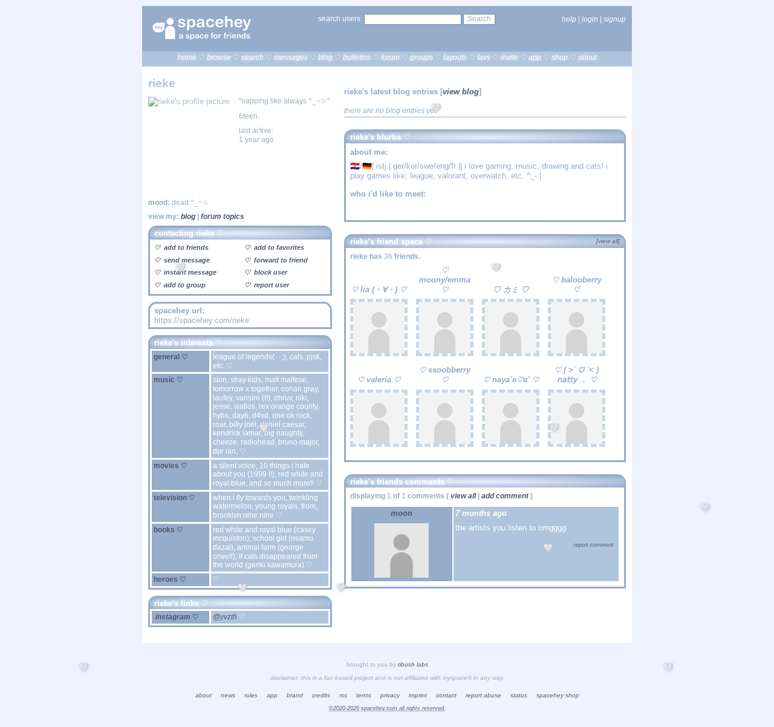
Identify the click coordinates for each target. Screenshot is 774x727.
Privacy (390, 695)
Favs (483, 57)
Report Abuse (483, 695)
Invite (509, 57)
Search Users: (340, 19)
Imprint (418, 695)
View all (463, 496)
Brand (295, 695)
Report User (270, 285)
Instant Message (189, 272)
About (587, 57)
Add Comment (504, 496)
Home (187, 57)
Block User (269, 272)
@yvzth (226, 617)
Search (479, 19)
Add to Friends (185, 247)
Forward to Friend (280, 260)
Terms (363, 695)
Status (518, 695)
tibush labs (413, 664)
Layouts (455, 57)
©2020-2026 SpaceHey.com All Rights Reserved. (387, 708)
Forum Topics (222, 216)
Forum (390, 57)
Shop (559, 57)
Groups (421, 57)
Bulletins (357, 57)
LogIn (590, 19)
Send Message (186, 260)
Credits (321, 695)
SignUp (614, 19)
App (534, 57)
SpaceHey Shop (557, 695)
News (228, 695)
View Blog (461, 91)
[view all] (608, 241)
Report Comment (593, 545)
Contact (446, 695)
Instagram (173, 617)
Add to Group (184, 285)
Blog (325, 57)
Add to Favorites (278, 247)
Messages (291, 57)
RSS (343, 695)
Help (569, 19)
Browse (219, 57)
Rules (251, 695)
